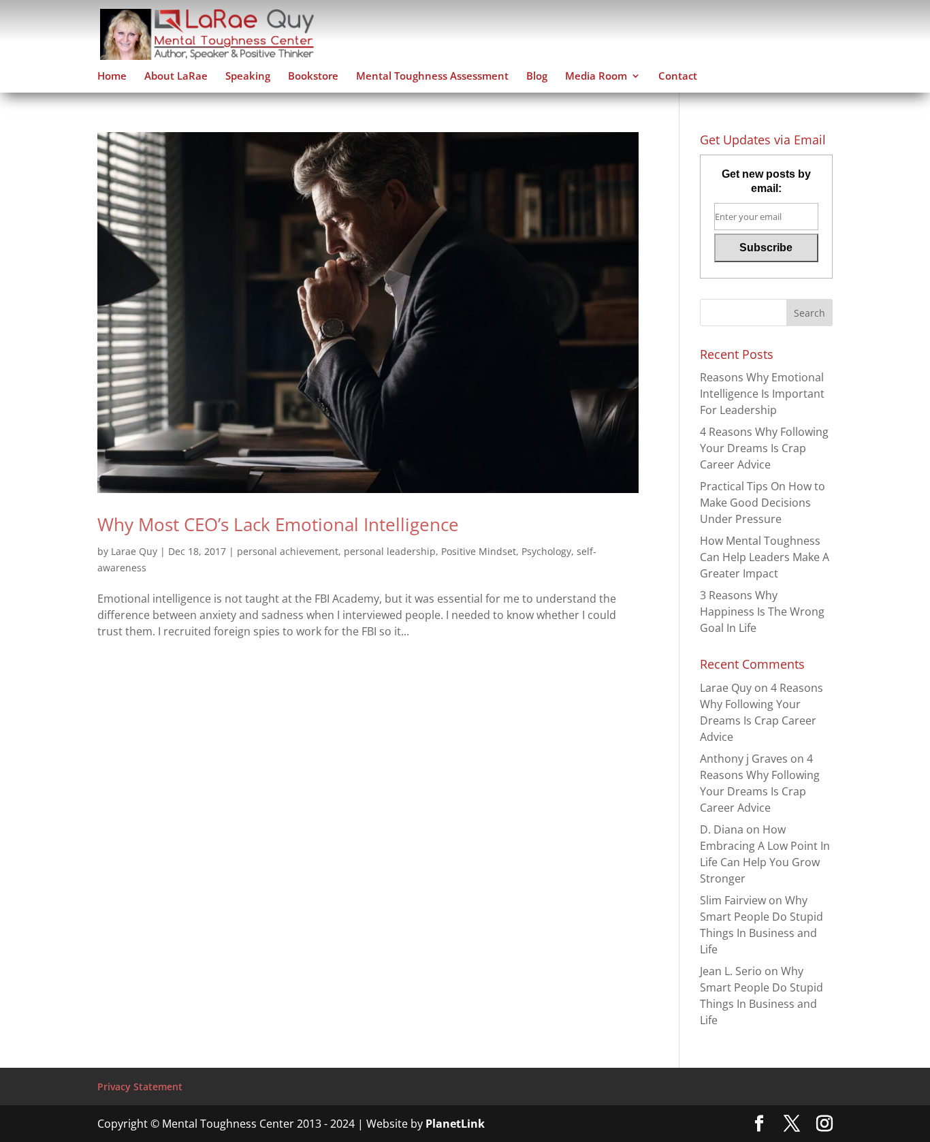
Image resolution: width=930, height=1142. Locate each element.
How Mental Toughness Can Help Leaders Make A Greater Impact (764, 557)
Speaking (247, 76)
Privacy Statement (139, 1086)
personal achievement (287, 551)
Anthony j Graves (744, 758)
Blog (536, 76)
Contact (677, 76)
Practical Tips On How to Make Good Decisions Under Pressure (762, 502)
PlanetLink (455, 1123)
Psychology (546, 551)
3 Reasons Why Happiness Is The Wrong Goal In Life (762, 611)
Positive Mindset (478, 551)
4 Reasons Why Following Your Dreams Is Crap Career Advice (764, 448)
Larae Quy (134, 551)
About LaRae (176, 76)
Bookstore (313, 76)
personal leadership (390, 551)
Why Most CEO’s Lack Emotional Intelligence (278, 524)
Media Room (596, 76)
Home (112, 76)
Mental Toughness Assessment (432, 76)
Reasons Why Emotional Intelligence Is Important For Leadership (762, 393)
